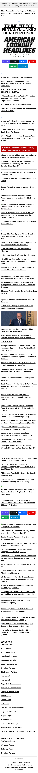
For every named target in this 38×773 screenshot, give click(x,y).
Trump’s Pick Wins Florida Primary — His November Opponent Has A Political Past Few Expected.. (18, 348)
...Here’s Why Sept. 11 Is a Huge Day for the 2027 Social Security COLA (19, 544)
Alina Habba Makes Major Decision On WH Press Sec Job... (18, 110)
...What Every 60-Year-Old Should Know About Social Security (17, 572)
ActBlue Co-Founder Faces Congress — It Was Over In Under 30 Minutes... (18, 244)
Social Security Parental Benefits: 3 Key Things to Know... (17, 538)
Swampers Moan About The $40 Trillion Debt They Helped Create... (17, 330)
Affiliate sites (18, 7)
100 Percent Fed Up (9, 664)
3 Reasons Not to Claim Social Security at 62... (18, 565)
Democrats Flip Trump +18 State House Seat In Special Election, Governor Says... (18, 277)
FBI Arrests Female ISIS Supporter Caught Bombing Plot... (18, 474)
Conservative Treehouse (11, 688)
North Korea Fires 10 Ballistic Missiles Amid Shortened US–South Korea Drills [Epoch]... (17, 408)
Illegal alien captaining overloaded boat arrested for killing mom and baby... (17, 480)
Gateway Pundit (7, 644)
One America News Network (12, 708)
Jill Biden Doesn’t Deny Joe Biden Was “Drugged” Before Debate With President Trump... (18, 285)
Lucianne (5, 704)
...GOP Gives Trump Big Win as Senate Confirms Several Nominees (17, 307)
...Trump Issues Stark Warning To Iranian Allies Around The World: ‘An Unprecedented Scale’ (18, 98)
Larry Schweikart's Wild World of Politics (18, 731)
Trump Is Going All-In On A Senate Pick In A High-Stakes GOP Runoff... (18, 364)
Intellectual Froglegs (9, 723)
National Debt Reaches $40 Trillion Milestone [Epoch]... (15, 601)
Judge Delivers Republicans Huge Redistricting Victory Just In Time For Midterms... (16, 83)
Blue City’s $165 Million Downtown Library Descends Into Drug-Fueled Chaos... (18, 156)
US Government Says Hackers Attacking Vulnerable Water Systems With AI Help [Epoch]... (17, 579)
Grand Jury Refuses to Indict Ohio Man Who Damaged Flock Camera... (17, 610)
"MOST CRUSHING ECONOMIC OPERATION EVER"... (14, 91)
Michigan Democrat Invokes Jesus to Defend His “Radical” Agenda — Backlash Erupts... (18, 356)
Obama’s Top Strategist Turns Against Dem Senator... (19, 292)
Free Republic (7, 719)
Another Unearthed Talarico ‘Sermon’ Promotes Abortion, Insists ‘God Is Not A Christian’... (18, 198)
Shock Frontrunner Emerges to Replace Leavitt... (17, 379)
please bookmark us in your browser (16, 150)
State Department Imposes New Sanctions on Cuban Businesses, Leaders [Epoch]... (18, 422)
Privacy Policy (24, 763)
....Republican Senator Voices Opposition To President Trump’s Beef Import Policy (18, 593)
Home (14, 763)
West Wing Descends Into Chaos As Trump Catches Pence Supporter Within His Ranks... (19, 138)
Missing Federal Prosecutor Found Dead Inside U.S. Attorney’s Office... (17, 269)
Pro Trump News (8, 741)
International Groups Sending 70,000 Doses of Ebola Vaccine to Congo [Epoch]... (16, 632)
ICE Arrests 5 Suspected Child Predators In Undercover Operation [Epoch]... (19, 459)
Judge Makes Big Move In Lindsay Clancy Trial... (18, 188)
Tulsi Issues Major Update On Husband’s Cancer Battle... (18, 173)
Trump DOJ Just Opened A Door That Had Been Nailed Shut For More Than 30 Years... (18, 236)
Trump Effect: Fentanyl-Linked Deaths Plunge (19, 29)
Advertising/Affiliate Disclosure (21, 765)
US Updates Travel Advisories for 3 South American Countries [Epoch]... (18, 619)
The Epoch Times (8, 652)
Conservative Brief (8, 660)
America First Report (9, 656)
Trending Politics (8, 668)
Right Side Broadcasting (11, 684)
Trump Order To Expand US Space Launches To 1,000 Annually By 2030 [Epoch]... (16, 397)
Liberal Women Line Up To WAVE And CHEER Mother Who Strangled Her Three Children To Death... (18, 503)
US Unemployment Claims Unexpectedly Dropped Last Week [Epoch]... (17, 551)
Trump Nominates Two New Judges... (16, 77)
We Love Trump (7, 745)
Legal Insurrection (8, 712)
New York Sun (7, 676)
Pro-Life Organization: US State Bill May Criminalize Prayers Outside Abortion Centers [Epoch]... (17, 215)
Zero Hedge (6, 696)
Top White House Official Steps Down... (17, 105)
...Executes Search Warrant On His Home (18, 255)
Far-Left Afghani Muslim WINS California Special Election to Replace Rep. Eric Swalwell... (18, 492)
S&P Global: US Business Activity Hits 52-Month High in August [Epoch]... (18, 532)
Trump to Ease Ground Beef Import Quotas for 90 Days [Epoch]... (19, 587)
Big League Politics (9, 672)
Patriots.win (6, 700)
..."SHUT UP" (6, 342)
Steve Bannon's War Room (12, 727)
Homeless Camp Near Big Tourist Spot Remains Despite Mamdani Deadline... (17, 370)
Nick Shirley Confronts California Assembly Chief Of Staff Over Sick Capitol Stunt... (18, 261)
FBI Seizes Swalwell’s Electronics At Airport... (16, 250)
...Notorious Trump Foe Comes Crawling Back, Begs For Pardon (17, 131)
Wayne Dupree (7, 715)
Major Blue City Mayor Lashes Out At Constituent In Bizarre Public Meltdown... (18, 337)
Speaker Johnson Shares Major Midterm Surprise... (17, 301)
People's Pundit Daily (10, 692)
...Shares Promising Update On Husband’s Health (18, 180)
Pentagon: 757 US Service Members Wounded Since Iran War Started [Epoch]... (19, 447)
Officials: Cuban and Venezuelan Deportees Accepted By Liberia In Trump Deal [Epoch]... (18, 467)
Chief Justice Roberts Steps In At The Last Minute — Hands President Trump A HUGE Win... (18, 13)
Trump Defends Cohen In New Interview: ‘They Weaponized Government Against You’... (17, 123)
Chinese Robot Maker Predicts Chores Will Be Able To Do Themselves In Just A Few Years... (18, 558)
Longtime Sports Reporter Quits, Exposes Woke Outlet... (18, 222)
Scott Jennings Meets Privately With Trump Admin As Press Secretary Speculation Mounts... (19, 386)
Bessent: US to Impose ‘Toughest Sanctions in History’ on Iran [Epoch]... (17, 434)
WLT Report (6, 648)
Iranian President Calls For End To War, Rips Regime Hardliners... (17, 441)
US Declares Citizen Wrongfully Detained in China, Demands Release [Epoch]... (19, 415)
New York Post (7, 680)
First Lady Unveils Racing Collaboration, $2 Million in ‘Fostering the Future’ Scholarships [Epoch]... (18, 163)
